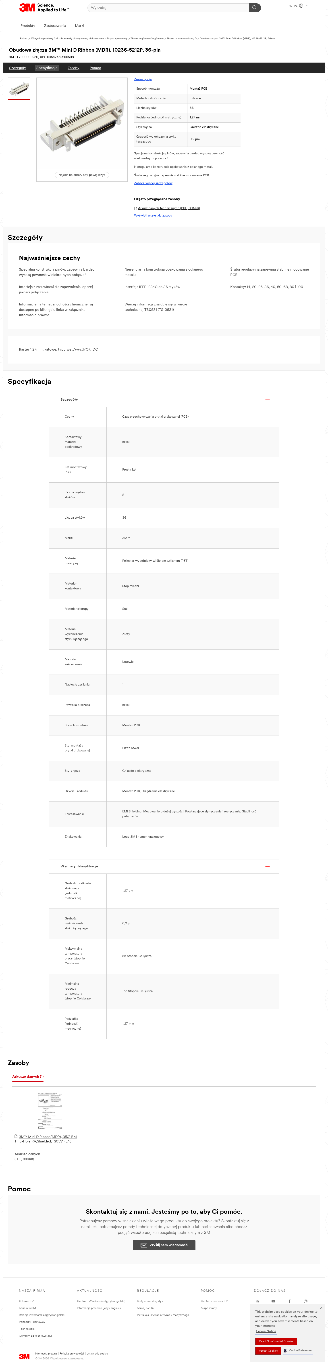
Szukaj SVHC (145, 1308)
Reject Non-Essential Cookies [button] (276, 1341)
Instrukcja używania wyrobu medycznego (163, 1315)
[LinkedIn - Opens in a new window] (257, 1301)
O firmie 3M (26, 1301)
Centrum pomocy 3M (214, 1301)
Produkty (28, 26)
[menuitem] (17, 68)
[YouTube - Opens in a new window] (273, 1301)
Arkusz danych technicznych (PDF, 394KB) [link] (169, 208)
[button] (298, 1350)
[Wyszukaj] (255, 7)
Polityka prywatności (72, 1353)
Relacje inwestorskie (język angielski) (42, 1315)
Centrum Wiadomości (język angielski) (101, 1301)
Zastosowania (55, 26)
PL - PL (293, 6)
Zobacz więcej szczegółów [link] (153, 183)
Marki (79, 26)
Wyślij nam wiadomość (168, 1245)
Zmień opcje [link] (143, 79)
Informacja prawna (46, 1353)
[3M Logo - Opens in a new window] (44, 7)
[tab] (28, 1077)
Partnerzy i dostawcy (32, 1322)
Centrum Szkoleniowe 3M (35, 1335)
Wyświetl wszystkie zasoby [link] (153, 215)
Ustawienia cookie (97, 1353)
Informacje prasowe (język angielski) (99, 1308)
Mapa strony (209, 1308)
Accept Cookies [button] (268, 1351)
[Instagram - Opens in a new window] (305, 1301)
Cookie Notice (266, 1331)
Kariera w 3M (27, 1308)
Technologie (27, 1328)
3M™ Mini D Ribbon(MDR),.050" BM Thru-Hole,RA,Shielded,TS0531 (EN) (46, 1139)
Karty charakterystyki (150, 1301)
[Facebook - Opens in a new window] (289, 1301)
